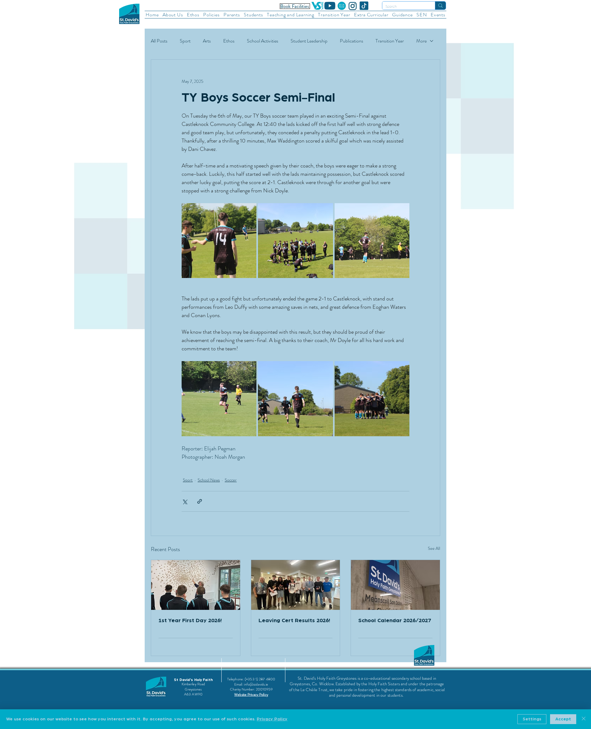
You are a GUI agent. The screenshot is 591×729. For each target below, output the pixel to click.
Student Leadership (309, 41)
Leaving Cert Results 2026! (294, 620)
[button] (173, 14)
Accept (563, 719)
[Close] (583, 719)
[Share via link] (200, 501)
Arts (207, 41)
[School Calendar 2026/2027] (395, 585)
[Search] (440, 6)
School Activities (262, 41)
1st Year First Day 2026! (190, 620)
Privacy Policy (272, 719)
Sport (185, 41)
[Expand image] (219, 240)
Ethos (229, 41)
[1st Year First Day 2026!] (195, 585)
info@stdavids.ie (256, 684)
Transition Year (390, 41)
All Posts (159, 41)
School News (209, 480)
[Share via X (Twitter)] (184, 501)
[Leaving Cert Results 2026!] (295, 585)
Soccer (231, 480)
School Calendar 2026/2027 (394, 620)
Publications (351, 41)
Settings (532, 719)
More (421, 41)
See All (434, 548)
